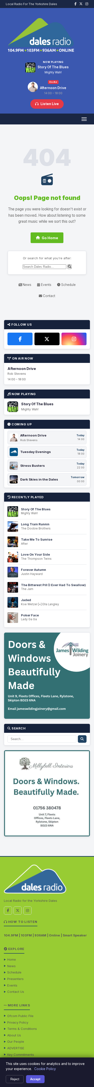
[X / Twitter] (47, 339)
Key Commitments (20, 1054)
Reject (14, 1079)
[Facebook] (20, 339)
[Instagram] (74, 339)
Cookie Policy (45, 1069)
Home (11, 959)
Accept (35, 1079)
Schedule (68, 285)
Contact (48, 296)
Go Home (50, 238)
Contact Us (15, 992)
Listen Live (49, 104)
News (26, 285)
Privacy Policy (17, 1022)
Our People (15, 1041)
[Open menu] (84, 119)
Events (45, 285)
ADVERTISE (15, 1048)
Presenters (15, 979)
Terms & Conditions (22, 1029)
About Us (14, 1035)
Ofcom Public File (20, 1016)
